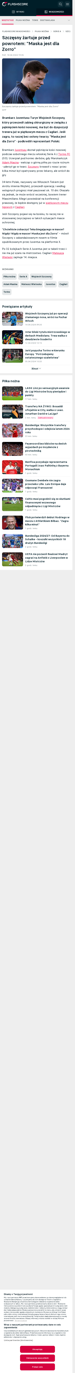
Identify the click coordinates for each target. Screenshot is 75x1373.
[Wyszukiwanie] (60, 4)
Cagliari (19, 207)
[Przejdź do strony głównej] (17, 4)
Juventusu (21, 150)
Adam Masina (10, 162)
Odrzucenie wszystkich (37, 1358)
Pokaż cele (37, 1367)
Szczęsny (33, 166)
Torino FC (64, 154)
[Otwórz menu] (67, 4)
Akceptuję (37, 1349)
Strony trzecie (21, 1321)
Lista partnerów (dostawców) (18, 1340)
